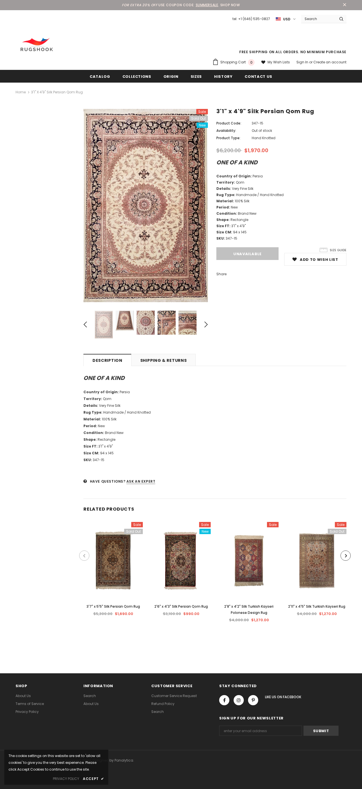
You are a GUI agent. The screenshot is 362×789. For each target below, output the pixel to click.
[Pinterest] (253, 700)
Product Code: (228, 123)
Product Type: (228, 138)
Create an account (329, 62)
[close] (344, 5)
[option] (145, 205)
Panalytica (124, 760)
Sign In (302, 62)
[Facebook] (224, 700)
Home (21, 92)
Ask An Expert (141, 481)
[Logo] (37, 44)
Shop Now (230, 5)
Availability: (226, 130)
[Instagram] (239, 700)
